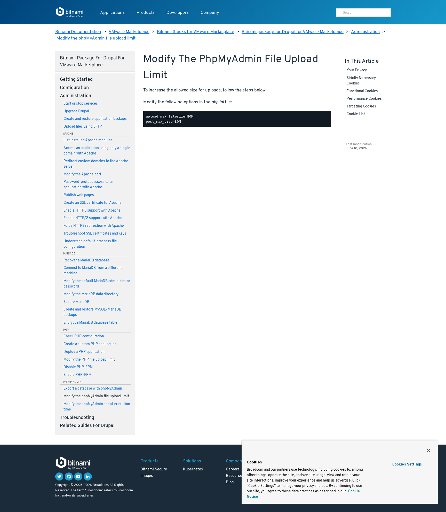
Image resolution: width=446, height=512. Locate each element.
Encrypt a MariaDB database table (90, 323)
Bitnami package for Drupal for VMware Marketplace (293, 32)
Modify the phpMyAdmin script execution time (96, 407)
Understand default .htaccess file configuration (90, 244)
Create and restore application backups (95, 119)
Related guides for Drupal (87, 426)
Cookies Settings (407, 464)
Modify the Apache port (82, 174)
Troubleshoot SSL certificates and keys (94, 233)
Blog (230, 482)
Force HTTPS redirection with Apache (93, 226)
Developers (177, 12)
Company (210, 12)
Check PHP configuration (83, 336)
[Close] (428, 450)
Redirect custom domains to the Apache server (95, 164)
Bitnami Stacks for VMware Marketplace (195, 32)
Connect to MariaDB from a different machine (92, 271)
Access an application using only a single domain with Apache (96, 151)
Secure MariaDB (76, 302)
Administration (365, 32)
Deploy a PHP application (84, 352)
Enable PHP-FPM (77, 375)
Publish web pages (78, 195)
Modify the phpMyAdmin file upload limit (96, 38)
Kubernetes (193, 469)
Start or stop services (80, 104)
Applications (112, 12)
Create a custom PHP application (90, 344)
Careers (233, 469)
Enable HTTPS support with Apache (92, 210)
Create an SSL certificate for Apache (92, 203)
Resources (235, 476)
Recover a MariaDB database (86, 260)
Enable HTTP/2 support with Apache (92, 218)
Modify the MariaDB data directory (90, 294)
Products (146, 12)
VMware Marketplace (129, 32)
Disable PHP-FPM (78, 367)
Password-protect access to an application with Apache (88, 185)
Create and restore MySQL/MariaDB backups (92, 312)
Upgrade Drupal (76, 111)
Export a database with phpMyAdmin (92, 388)
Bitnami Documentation (78, 32)
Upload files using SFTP (82, 127)
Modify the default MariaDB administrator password (96, 284)
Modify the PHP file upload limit (89, 360)
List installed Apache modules (88, 140)
